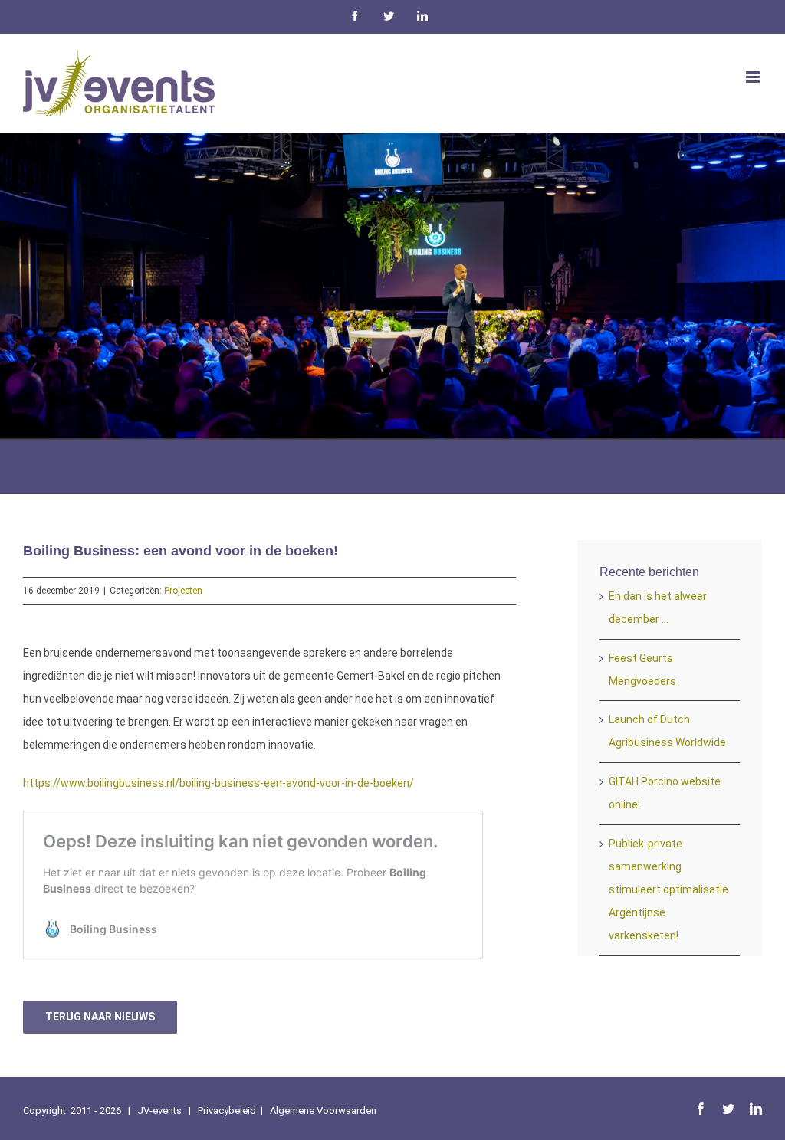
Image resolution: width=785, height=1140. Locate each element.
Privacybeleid (227, 1110)
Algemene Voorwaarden (323, 1110)
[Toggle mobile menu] (754, 77)
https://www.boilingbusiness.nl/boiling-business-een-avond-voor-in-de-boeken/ (218, 783)
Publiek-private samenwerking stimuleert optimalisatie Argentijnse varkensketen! (668, 889)
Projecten (183, 590)
